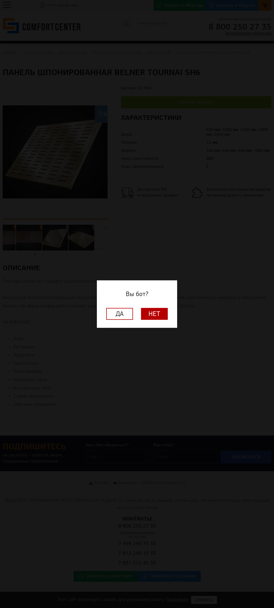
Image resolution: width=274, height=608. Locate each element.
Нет (154, 314)
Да (120, 314)
